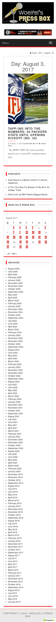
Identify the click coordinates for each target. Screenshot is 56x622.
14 (8, 237)
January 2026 (14, 280)
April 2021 (12, 427)
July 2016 (12, 593)
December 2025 (15, 283)
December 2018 (15, 509)
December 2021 (15, 404)
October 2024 (14, 314)
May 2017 (12, 564)
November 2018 (15, 511)
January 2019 (14, 506)
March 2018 (13, 535)
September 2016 (15, 587)
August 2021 (14, 416)
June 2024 (13, 323)
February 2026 (15, 277)
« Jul (8, 253)
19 (39, 237)
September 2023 (15, 346)
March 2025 (13, 300)
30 (20, 246)
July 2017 (12, 558)
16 (20, 237)
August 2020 (14, 451)
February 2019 (15, 503)
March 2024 (13, 329)
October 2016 (14, 584)
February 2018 (15, 538)
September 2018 (15, 517)
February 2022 (15, 398)
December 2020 (15, 439)
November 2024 (15, 312)
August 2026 (14, 268)
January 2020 (14, 471)
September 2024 (15, 317)
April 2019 (12, 497)
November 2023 (15, 341)
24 (27, 242)
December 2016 (15, 578)
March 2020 (13, 465)
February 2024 (15, 332)
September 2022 (15, 378)
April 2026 (12, 274)
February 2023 (15, 364)
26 (39, 242)
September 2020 (15, 448)
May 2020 (12, 459)
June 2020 (13, 456)
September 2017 (15, 552)
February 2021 (15, 433)
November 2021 (15, 407)
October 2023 (14, 343)
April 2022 (12, 393)
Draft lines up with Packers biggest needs (27, 194)
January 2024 (14, 335)
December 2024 (15, 309)
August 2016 (14, 590)
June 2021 (13, 422)
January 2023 (14, 367)
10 (27, 232)
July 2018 (12, 523)
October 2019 (14, 480)
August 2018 (14, 520)
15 (14, 237)
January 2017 (14, 575)
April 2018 (12, 532)
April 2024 (12, 326)
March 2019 (13, 500)
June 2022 (13, 387)
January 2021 (14, 436)
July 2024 (12, 320)
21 (8, 242)
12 (39, 232)
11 (33, 232)
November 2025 (15, 285)
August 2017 (14, 555)
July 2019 (12, 488)
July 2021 (12, 419)
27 (46, 242)
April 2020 (12, 462)
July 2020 (12, 454)
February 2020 (15, 468)
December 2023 (15, 338)
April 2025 (12, 297)
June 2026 (13, 271)
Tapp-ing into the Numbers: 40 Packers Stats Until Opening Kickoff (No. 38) (27, 133)
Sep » (14, 253)
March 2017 (13, 569)
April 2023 (12, 358)
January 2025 (14, 306)
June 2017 (13, 561)
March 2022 (13, 396)
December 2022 (15, 370)
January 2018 (14, 540)
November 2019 (15, 477)
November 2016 (15, 581)
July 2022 (12, 384)
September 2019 (15, 482)
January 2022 (14, 401)
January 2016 (14, 601)
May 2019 (12, 494)
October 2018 (14, 514)
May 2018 (12, 529)
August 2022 (14, 381)
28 (8, 246)
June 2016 (13, 595)
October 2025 (14, 288)
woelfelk (28, 143)
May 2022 (12, 390)
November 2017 (15, 546)
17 (27, 237)
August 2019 (14, 485)
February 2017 (15, 572)
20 (46, 237)
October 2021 (14, 410)
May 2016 (12, 598)
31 (27, 246)
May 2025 (12, 294)
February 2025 (15, 303)
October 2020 (14, 445)
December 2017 (15, 543)
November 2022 (15, 372)
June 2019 (13, 491)
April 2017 (12, 567)
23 (20, 242)
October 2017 (14, 549)
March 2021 (13, 430)
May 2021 (12, 425)
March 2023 (13, 361)
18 (33, 237)
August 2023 (14, 349)
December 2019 (15, 474)
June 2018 (13, 526)
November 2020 (15, 442)
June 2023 (13, 352)
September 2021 (15, 413)
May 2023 (12, 355)
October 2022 (14, 375)
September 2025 (15, 291)
